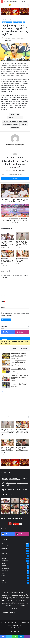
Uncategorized (5, 568)
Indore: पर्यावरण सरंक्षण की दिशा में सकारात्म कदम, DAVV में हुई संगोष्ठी (19, 377)
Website (3, 307)
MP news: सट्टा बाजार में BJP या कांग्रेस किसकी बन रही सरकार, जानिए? (19, 370)
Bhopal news (15, 114)
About (15, 627)
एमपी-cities (9, 19)
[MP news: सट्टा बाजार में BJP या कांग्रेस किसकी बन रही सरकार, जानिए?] (6, 370)
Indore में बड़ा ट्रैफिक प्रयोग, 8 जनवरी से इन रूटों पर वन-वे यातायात (18, 362)
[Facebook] (13, 608)
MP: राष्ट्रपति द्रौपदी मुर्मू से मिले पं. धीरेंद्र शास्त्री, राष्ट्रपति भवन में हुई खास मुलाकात (22, 261)
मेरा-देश (14, 22)
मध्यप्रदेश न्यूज (15, 127)
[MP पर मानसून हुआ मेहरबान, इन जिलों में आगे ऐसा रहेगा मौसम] (6, 385)
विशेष (24, 22)
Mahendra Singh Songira (9, 38)
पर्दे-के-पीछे (4, 558)
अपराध (3, 578)
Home (4, 19)
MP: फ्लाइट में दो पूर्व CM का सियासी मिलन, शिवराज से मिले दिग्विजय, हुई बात (22, 450)
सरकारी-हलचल (5, 560)
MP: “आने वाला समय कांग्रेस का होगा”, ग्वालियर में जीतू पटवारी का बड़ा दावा (7, 243)
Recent (14, 348)
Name (3, 295)
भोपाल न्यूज (23, 124)
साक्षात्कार (4, 573)
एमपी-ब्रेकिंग (10, 22)
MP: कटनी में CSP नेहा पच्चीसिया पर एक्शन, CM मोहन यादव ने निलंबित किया (22, 243)
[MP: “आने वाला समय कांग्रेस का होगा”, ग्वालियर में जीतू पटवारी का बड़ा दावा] (7, 236)
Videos (3, 580)
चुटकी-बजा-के (5, 570)
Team (19, 627)
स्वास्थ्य (3, 575)
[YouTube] (15, 608)
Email (3, 301)
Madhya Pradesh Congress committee (15, 121)
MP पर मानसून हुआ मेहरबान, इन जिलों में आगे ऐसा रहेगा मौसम (19, 383)
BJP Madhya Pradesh (15, 118)
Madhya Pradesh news (11, 124)
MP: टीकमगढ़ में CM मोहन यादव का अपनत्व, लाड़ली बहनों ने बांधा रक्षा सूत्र (7, 261)
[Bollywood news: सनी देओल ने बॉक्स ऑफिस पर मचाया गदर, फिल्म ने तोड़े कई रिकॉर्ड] (6, 356)
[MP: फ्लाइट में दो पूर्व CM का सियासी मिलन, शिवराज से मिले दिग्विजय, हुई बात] (22, 442)
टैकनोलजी (4, 583)
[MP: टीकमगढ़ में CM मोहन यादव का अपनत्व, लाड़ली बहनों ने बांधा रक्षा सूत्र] (7, 253)
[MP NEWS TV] (10, 5)
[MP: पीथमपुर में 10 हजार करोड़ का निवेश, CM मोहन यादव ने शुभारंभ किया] (24, 506)
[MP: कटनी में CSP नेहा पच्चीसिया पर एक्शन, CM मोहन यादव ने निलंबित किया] (22, 236)
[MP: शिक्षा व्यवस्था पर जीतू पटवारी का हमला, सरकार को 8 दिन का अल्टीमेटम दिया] (5, 511)
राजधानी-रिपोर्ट (19, 22)
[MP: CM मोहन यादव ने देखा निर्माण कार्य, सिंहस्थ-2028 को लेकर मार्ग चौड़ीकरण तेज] (24, 511)
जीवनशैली (4, 565)
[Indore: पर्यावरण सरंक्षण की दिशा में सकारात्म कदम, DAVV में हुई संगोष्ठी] (6, 378)
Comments (24, 348)
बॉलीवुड (3, 563)
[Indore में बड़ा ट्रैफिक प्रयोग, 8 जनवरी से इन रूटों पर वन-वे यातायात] (6, 363)
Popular (5, 348)
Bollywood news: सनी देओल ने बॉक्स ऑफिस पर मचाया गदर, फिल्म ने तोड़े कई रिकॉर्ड (19, 355)
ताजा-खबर (4, 556)
